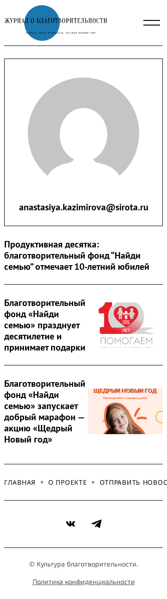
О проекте (67, 482)
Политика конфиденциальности (83, 581)
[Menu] (152, 23)
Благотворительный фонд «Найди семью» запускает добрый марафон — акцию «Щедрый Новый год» (41, 411)
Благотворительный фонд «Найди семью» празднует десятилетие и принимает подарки (41, 325)
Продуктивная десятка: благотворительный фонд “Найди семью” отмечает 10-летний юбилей (76, 255)
